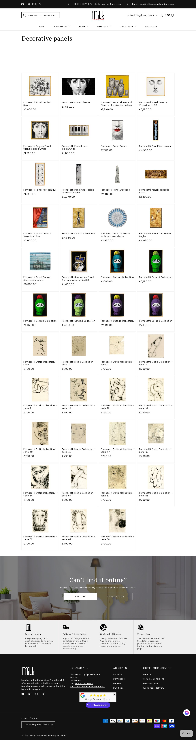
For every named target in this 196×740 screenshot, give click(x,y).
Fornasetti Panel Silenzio (76, 102)
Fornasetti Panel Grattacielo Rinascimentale (78, 191)
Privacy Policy (150, 683)
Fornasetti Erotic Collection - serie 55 (78, 494)
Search (117, 683)
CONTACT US (115, 596)
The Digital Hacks (57, 735)
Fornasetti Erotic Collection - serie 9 (40, 407)
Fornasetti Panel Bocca (114, 146)
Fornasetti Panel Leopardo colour (154, 191)
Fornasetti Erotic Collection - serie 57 (117, 494)
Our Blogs (118, 687)
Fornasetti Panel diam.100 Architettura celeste (115, 235)
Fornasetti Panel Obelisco (115, 189)
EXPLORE (80, 596)
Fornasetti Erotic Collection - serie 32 (156, 407)
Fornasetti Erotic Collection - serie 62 (156, 450)
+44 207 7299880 (84, 683)
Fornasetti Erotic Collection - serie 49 (78, 450)
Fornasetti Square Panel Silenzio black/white (37, 147)
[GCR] (82, 695)
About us (118, 674)
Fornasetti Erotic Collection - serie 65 (156, 494)
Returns (147, 674)
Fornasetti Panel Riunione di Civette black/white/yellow (116, 104)
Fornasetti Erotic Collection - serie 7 (156, 363)
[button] (40, 15)
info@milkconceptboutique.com (87, 686)
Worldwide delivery (153, 687)
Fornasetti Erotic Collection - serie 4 (78, 363)
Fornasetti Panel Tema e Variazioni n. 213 (153, 104)
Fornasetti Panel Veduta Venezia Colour (37, 235)
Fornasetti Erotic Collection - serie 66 (40, 538)
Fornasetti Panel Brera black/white (74, 147)
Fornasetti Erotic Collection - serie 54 (40, 494)
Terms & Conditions (153, 678)
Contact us (119, 678)
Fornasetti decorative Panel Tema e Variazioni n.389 (78, 278)
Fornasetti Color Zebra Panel (78, 233)
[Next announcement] (127, 4)
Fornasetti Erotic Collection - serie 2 (117, 363)
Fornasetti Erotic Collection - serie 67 (78, 538)
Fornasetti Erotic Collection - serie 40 (40, 450)
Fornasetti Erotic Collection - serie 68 (117, 538)
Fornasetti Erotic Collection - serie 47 (117, 450)
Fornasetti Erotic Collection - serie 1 (40, 363)
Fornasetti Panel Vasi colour (155, 146)
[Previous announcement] (68, 4)
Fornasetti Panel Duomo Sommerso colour (37, 278)
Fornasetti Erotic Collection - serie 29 (117, 407)
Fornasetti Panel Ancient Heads (37, 104)
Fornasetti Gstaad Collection (117, 277)
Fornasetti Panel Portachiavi (39, 189)
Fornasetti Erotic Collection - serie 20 (78, 407)
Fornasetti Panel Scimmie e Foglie (155, 235)
